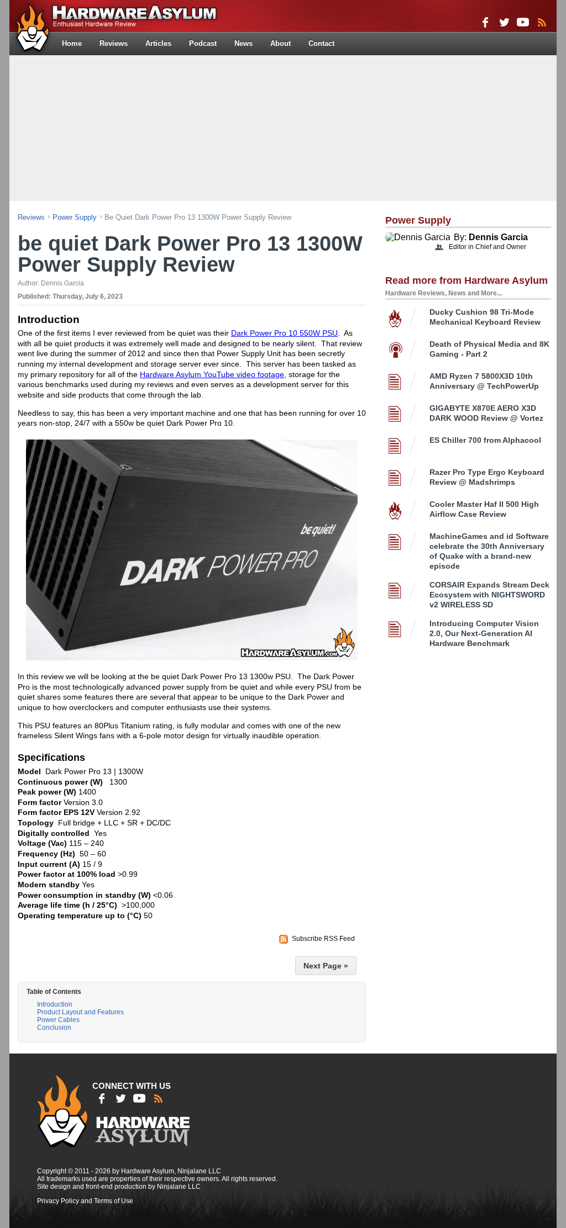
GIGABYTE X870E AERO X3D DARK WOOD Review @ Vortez (486, 413)
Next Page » (325, 965)
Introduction (54, 1004)
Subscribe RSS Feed (323, 939)
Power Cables (58, 1020)
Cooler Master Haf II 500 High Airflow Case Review (484, 509)
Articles (158, 43)
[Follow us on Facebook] (485, 22)
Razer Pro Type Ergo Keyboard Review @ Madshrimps (486, 477)
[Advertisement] (283, 127)
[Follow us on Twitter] (504, 22)
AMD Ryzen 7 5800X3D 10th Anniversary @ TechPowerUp (484, 381)
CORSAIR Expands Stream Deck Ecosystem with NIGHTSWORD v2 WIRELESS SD (489, 594)
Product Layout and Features (80, 1012)
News (243, 43)
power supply (75, 217)
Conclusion (54, 1027)
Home (72, 43)
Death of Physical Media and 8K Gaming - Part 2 (489, 349)
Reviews (113, 43)
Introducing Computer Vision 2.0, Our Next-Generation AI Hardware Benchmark (484, 633)
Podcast (203, 43)
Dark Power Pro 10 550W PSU (284, 333)
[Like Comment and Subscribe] (522, 22)
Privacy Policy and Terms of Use (85, 1201)
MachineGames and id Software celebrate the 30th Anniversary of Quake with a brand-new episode (489, 551)
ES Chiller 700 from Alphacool (485, 440)
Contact (321, 43)
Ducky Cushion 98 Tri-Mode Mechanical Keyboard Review (485, 317)
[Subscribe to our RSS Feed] (541, 22)
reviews (31, 217)
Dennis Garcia (498, 237)
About (280, 43)
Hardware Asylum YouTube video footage (212, 374)
